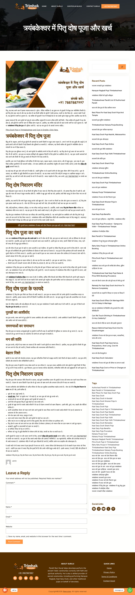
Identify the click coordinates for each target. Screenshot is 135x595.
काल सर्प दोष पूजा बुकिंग (99, 464)
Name (9, 507)
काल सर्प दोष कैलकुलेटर (99, 353)
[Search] (122, 66)
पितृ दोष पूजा (48, 455)
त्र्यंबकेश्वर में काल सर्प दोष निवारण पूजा (104, 197)
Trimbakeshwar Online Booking (104, 173)
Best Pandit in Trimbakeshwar (104, 390)
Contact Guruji (109, 581)
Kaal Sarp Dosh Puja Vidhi (102, 417)
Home (109, 568)
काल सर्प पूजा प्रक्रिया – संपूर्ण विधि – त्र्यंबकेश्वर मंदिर (108, 219)
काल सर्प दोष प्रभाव (114, 464)
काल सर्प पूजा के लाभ (98, 209)
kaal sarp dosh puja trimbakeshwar (106, 415)
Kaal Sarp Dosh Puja (100, 406)
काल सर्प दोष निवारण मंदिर (109, 456)
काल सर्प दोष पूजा (97, 458)
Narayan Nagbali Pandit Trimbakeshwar (108, 439)
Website (9, 527)
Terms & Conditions (109, 577)
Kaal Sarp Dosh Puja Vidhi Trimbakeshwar (109, 154)
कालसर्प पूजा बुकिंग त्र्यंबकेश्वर (101, 120)
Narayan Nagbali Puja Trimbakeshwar (107, 90)
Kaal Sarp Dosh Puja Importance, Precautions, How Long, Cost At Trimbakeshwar (105, 345)
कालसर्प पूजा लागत (113, 469)
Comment (10, 483)
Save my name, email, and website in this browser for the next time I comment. (40, 536)
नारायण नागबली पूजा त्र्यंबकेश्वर (101, 86)
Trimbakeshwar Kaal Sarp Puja (104, 447)
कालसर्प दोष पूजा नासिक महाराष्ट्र (102, 130)
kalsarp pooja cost (99, 434)
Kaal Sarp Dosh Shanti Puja (103, 163)
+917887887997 (110, 6)
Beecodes (67, 591)
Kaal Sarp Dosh (98, 396)
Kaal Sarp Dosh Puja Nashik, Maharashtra (108, 134)
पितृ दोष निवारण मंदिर (38, 455)
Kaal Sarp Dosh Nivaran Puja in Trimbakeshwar (104, 402)
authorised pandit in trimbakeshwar (106, 387)
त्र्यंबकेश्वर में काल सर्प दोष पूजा (101, 483)
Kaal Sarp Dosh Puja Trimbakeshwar (106, 183)
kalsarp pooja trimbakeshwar (104, 436)
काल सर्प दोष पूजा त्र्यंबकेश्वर (100, 178)
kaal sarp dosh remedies (102, 423)
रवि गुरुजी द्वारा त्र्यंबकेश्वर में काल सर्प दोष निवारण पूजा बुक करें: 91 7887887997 (46, 225)
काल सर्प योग (96, 472)
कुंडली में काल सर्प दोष (108, 472)
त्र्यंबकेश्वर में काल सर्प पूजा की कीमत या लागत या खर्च (108, 363)
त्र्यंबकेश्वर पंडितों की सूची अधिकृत (102, 95)
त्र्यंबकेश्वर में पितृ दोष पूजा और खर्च (102, 253)
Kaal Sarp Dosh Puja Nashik (103, 412)
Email (8, 517)
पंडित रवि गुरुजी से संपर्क (49, 436)
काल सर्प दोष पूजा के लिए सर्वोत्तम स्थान (104, 108)
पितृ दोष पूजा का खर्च (57, 455)
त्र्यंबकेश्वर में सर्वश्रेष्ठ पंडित (17, 277)
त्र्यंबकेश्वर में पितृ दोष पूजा (13, 455)
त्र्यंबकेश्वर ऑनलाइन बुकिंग (100, 168)
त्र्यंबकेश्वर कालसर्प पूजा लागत (101, 477)
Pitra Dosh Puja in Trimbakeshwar (105, 442)
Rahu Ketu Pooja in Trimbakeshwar (105, 445)
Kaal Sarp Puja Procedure (102, 431)
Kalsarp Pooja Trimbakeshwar (104, 192)
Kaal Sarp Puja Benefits (101, 214)
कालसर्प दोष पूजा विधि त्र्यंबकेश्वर (102, 149)
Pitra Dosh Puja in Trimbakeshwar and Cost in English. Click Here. (32, 130)
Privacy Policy (109, 572)
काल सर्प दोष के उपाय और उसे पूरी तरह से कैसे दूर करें (108, 281)
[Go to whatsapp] (130, 590)
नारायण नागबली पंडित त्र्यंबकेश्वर (102, 491)
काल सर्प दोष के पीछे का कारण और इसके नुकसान (107, 323)
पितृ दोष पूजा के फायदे (70, 455)
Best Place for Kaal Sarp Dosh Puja (106, 393)
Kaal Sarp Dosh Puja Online (103, 144)
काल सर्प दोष (96, 456)
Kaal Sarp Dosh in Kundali (102, 398)
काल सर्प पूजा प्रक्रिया (99, 469)
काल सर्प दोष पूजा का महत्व (112, 458)
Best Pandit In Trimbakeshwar (104, 236)
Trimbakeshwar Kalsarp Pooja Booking (107, 125)
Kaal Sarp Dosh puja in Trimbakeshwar (107, 409)
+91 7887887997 (71, 176)
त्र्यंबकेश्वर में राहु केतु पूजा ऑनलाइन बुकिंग (104, 241)
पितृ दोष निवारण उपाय (26, 455)
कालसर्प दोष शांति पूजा (98, 158)
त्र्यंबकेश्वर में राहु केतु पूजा (117, 486)
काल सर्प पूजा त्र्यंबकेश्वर (99, 187)
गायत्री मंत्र (11, 396)
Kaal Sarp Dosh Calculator (102, 358)
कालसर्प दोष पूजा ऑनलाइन (100, 139)
